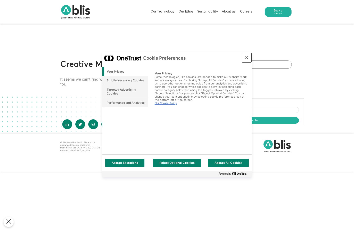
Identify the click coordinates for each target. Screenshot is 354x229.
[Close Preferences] (8, 222)
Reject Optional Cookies (177, 162)
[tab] (125, 71)
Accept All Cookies (228, 162)
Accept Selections (125, 162)
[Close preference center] (246, 57)
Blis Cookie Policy (166, 103)
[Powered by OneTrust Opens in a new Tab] (234, 174)
